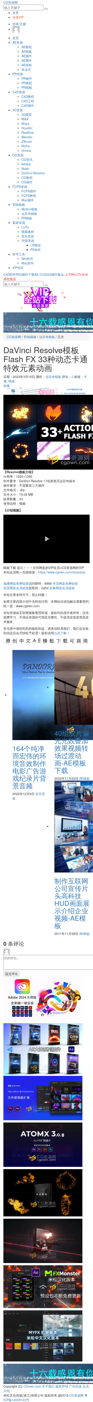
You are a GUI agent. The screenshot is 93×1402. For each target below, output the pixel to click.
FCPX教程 (28, 195)
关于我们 (48, 1386)
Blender (27, 137)
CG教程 (27, 177)
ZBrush (26, 141)
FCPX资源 (19, 186)
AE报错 (26, 65)
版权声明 (62, 1386)
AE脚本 (26, 60)
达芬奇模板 (29, 213)
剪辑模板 (18, 204)
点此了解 (60, 633)
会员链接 (16, 588)
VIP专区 (18, 267)
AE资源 (17, 42)
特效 (11, 381)
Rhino (25, 146)
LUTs (25, 227)
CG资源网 (10, 2)
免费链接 (16, 583)
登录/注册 (19, 24)
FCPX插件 (28, 191)
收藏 (6, 385)
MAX (24, 119)
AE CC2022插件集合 (49, 274)
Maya (25, 123)
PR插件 (26, 78)
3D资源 (17, 110)
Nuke (25, 168)
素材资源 (18, 222)
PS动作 (35, 249)
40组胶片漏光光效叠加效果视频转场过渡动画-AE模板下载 (71, 751)
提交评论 (11, 973)
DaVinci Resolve (33, 173)
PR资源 (17, 74)
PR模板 (26, 87)
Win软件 (27, 258)
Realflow (27, 132)
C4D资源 (18, 92)
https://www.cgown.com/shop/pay (62, 572)
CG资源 (17, 155)
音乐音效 (27, 236)
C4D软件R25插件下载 (19, 274)
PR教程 (26, 83)
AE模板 (26, 51)
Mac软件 (27, 263)
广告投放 (75, 1386)
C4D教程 (27, 96)
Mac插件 (27, 200)
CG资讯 (27, 159)
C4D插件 (27, 105)
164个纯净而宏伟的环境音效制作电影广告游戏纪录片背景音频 (29, 766)
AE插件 (26, 56)
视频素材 (27, 231)
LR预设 (35, 245)
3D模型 (26, 114)
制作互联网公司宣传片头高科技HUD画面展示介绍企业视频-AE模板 (72, 903)
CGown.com (32, 1386)
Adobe (26, 164)
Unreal (26, 150)
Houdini (26, 128)
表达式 (26, 69)
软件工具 (18, 254)
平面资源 (27, 240)
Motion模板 (29, 209)
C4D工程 (27, 101)
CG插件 (27, 182)
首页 (15, 12)
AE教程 (26, 47)
